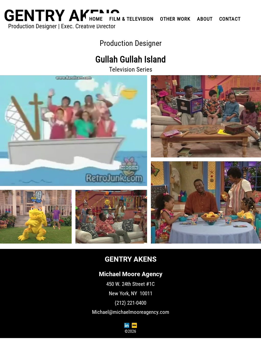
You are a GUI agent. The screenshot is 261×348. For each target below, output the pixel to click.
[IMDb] (134, 325)
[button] (175, 18)
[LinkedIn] (126, 325)
